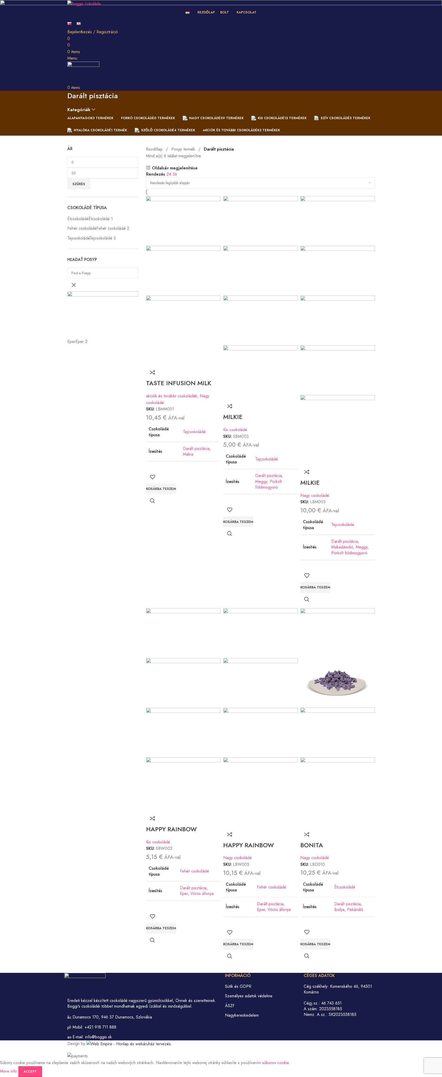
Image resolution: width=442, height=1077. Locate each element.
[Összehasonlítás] (152, 372)
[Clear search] (73, 284)
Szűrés (79, 184)
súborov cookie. (276, 1063)
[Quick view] (152, 500)
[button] (161, 488)
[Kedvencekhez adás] (152, 477)
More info (9, 1071)
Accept (30, 1071)
